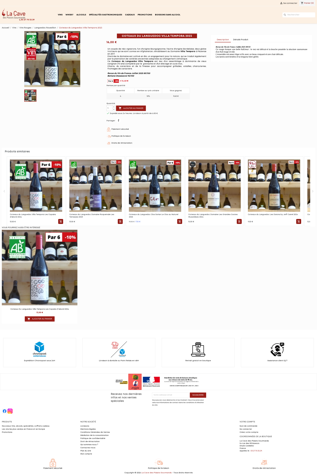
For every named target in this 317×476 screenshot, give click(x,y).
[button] (4, 191)
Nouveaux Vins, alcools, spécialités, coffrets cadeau (26, 426)
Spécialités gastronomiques (105, 15)
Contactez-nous (87, 448)
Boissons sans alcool (167, 15)
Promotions (145, 15)
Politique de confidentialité (92, 438)
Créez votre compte (249, 432)
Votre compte (247, 422)
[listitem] (36, 191)
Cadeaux (130, 15)
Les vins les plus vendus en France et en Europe (23, 429)
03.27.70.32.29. (256, 451)
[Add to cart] (60, 221)
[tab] (253, 39)
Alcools (81, 15)
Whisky (69, 15)
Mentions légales (88, 429)
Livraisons (84, 426)
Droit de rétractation (90, 441)
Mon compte (86, 454)
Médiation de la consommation (94, 435)
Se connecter (246, 429)
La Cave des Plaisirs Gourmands (156, 473)
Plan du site (85, 451)
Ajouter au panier (131, 108)
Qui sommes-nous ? (89, 444)
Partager (118, 120)
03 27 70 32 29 (28, 20)
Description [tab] (223, 40)
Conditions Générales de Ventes (95, 432)
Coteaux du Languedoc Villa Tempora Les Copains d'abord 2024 (39, 309)
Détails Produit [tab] (240, 40)
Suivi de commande (248, 426)
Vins (60, 15)
